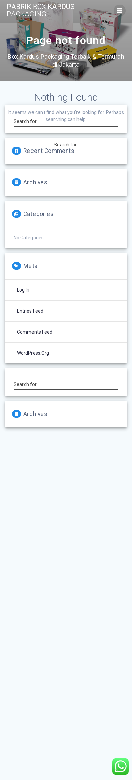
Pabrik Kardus (41, 10)
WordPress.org (33, 353)
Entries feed (30, 311)
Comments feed (34, 332)
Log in (23, 290)
